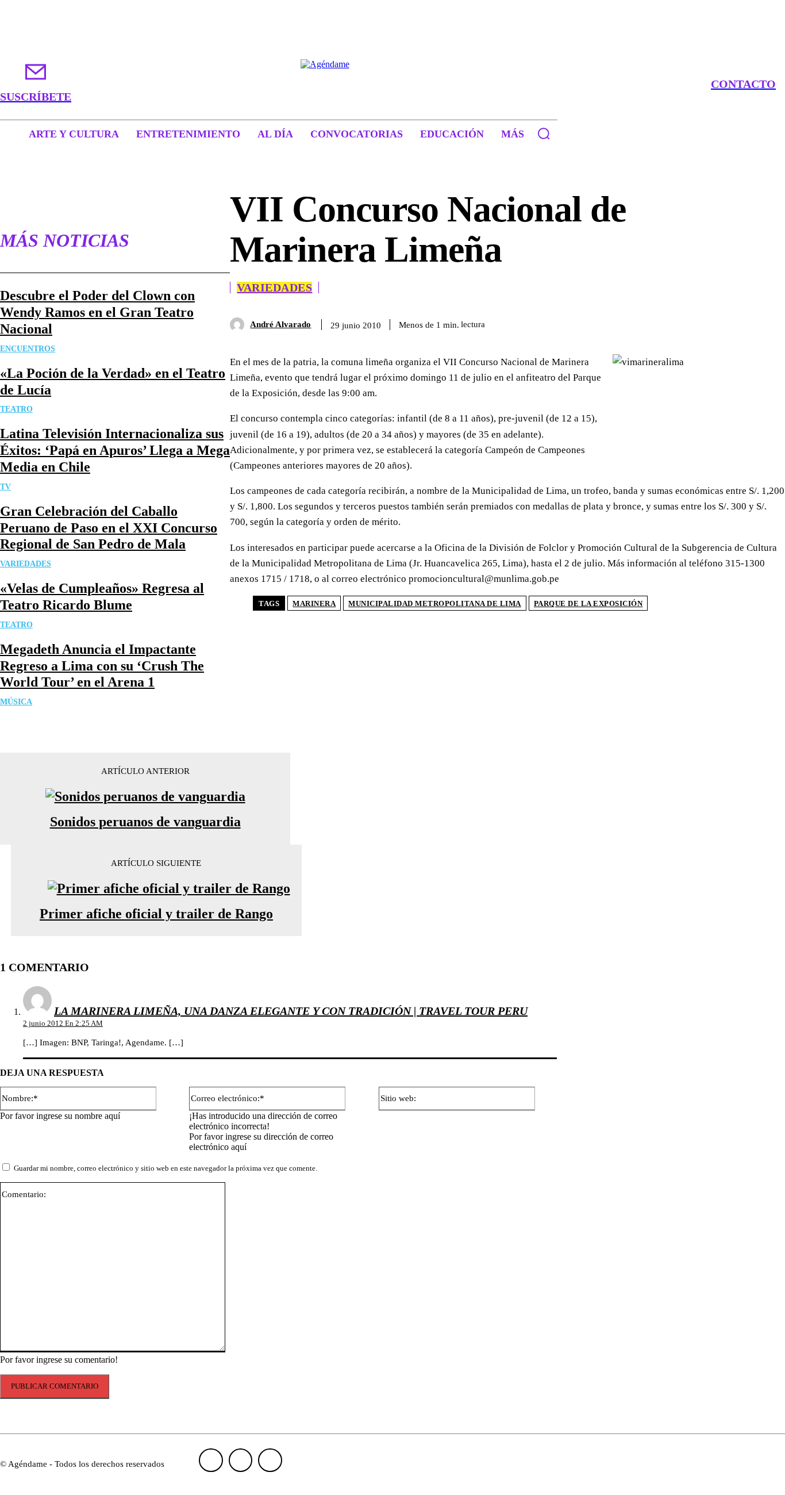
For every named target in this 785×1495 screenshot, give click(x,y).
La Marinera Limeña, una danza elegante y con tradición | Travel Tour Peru (291, 1011)
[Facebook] (599, 322)
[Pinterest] (682, 322)
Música (16, 701)
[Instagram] (241, 1460)
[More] (765, 322)
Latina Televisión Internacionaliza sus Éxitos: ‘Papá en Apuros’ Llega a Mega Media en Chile (115, 450)
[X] (641, 322)
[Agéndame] (393, 83)
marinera (314, 603)
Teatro (16, 409)
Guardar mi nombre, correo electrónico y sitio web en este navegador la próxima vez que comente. (165, 1168)
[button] (543, 133)
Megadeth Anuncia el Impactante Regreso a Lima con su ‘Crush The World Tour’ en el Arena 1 (102, 666)
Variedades (25, 563)
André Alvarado (280, 324)
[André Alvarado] (240, 324)
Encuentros (27, 348)
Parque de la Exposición (588, 603)
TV (5, 486)
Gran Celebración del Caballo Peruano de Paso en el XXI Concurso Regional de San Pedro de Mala (108, 528)
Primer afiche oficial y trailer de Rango (156, 913)
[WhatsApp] (723, 322)
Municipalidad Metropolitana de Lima (434, 603)
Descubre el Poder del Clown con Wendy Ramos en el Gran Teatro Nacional (97, 312)
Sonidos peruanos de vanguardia (145, 821)
